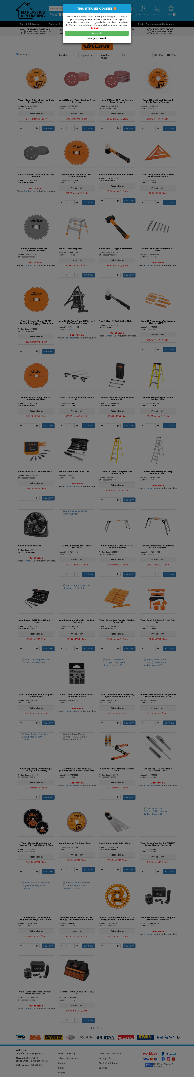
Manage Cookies (96, 38)
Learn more (97, 28)
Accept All (97, 33)
